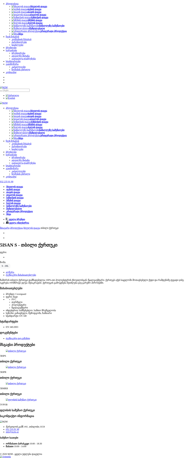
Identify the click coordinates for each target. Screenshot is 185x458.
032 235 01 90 (12, 429)
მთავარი (5, 228)
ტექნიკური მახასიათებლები (21, 275)
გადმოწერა (12, 64)
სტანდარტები (13, 61)
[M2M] (4, 87)
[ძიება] (1, 90)
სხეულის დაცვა (31, 228)
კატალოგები (19, 67)
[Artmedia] (5, 456)
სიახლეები (17, 45)
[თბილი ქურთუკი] (16, 351)
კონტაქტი (11, 72)
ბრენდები (11, 47)
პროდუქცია (12, 3)
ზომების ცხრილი (21, 69)
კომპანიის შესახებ (21, 39)
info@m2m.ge (12, 432)
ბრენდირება (18, 53)
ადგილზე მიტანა (21, 56)
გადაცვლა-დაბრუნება (24, 58)
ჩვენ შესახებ (12, 36)
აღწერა (10, 272)
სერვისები (11, 50)
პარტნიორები (19, 42)
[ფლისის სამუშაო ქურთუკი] (21, 399)
